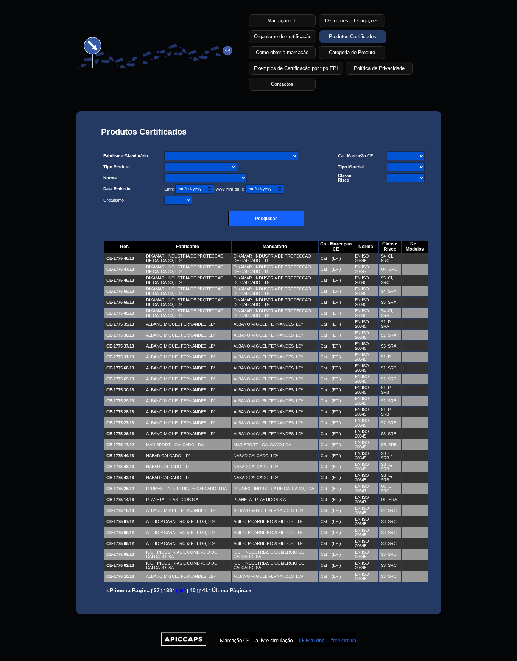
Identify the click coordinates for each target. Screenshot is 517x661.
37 (157, 590)
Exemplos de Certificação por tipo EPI (296, 68)
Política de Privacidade (379, 68)
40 (193, 590)
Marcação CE (282, 20)
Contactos (282, 84)
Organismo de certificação (282, 36)
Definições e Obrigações (352, 20)
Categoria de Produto (352, 52)
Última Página (230, 590)
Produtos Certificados (352, 36)
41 (205, 590)
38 (169, 590)
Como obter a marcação (282, 52)
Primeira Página (130, 590)
